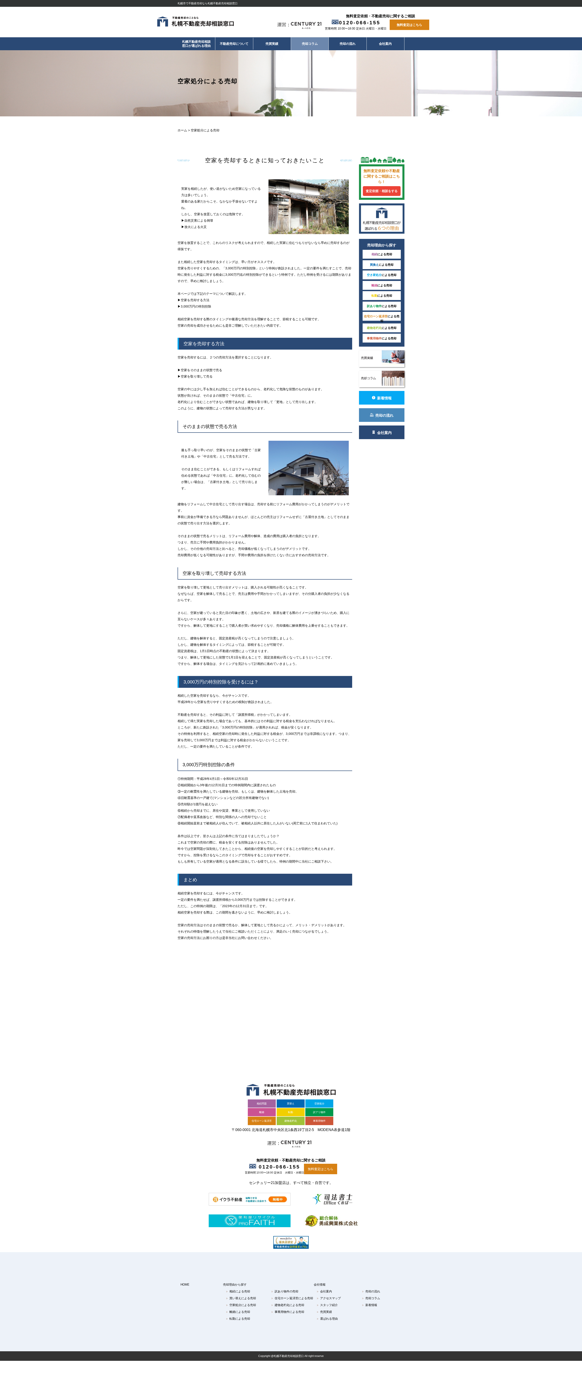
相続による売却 (238, 1291)
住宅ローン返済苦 (262, 1120)
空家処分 (319, 1103)
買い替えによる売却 (241, 1298)
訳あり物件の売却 (284, 1291)
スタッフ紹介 (327, 1305)
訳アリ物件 (319, 1112)
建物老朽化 (290, 1120)
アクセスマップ (329, 1298)
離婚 (261, 1112)
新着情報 (384, 398)
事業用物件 (319, 1120)
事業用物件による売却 (287, 1312)
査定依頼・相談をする (382, 191)
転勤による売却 (238, 1318)
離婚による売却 (238, 1312)
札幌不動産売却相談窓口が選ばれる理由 (196, 44)
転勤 (290, 1112)
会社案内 (385, 43)
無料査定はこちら (409, 25)
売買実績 (272, 43)
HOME (185, 1284)
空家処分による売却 (241, 1305)
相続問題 (262, 1103)
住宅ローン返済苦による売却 (292, 1298)
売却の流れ (348, 43)
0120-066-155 (359, 22)
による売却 (381, 254)
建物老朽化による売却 (287, 1305)
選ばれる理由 (327, 1318)
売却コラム (310, 43)
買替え (290, 1103)
